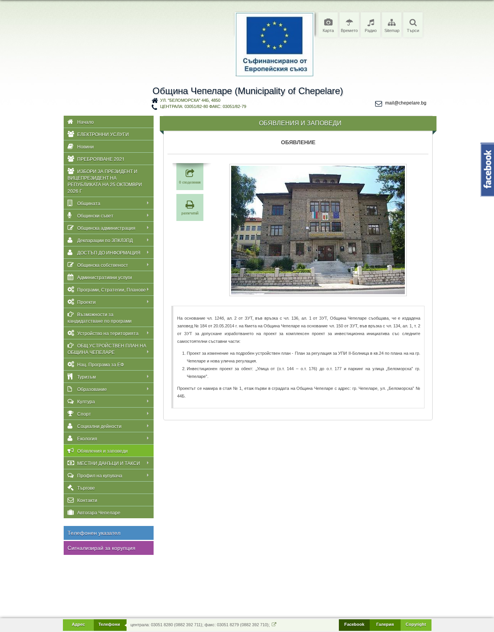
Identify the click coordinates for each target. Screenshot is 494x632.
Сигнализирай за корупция (101, 548)
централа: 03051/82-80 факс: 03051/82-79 (203, 106)
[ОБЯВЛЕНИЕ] (318, 230)
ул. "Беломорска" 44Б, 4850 (190, 100)
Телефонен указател (94, 533)
